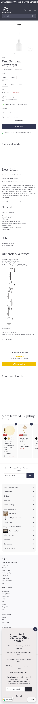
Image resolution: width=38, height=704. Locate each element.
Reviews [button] (9, 699)
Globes (4, 567)
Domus (4, 617)
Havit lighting (5, 591)
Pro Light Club (6, 593)
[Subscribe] (28, 689)
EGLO (3, 599)
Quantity (4, 109)
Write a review (19, 364)
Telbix (3, 612)
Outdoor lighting (6, 573)
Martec (4, 604)
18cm (5, 84)
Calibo (3, 620)
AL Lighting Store (7, 69)
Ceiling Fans (5, 575)
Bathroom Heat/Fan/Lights (9, 562)
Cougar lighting (6, 607)
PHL (3, 601)
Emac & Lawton (6, 627)
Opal (4, 77)
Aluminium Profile (7, 580)
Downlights (5, 565)
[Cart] (29, 9)
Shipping (4, 117)
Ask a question (7, 340)
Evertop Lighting (6, 614)
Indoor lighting (6, 570)
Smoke (13, 77)
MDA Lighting (5, 622)
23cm (12, 84)
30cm (20, 84)
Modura (4, 625)
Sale (3, 583)
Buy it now (19, 126)
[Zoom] (30, 49)
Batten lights (5, 578)
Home (3, 57)
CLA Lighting (5, 596)
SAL (3, 609)
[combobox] (19, 16)
